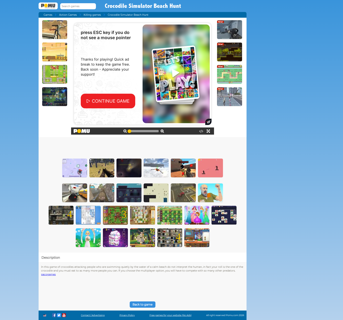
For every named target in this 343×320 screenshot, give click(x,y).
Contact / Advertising (93, 315)
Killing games (92, 14)
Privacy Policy (127, 315)
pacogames (48, 274)
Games (48, 14)
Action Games (68, 14)
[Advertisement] (143, 147)
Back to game (143, 304)
